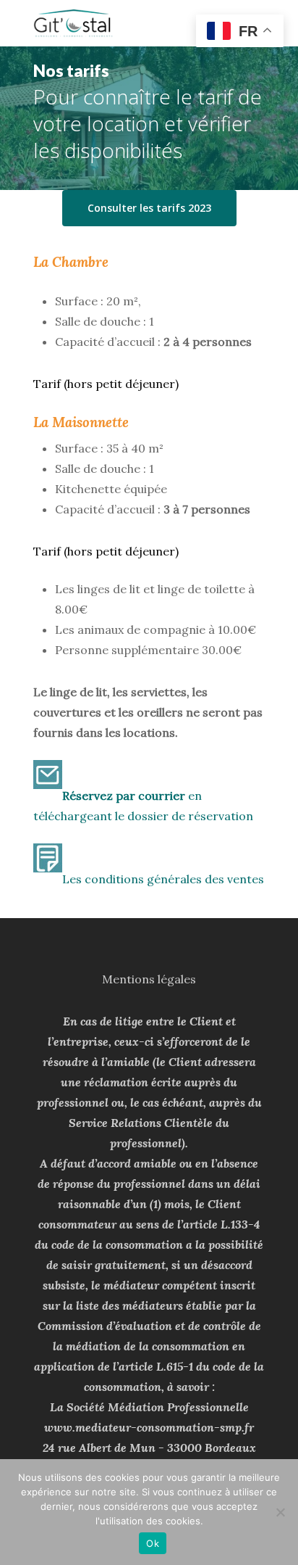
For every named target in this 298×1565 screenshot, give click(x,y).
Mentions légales (149, 979)
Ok (152, 1543)
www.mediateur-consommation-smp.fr (149, 1427)
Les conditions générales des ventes (163, 879)
